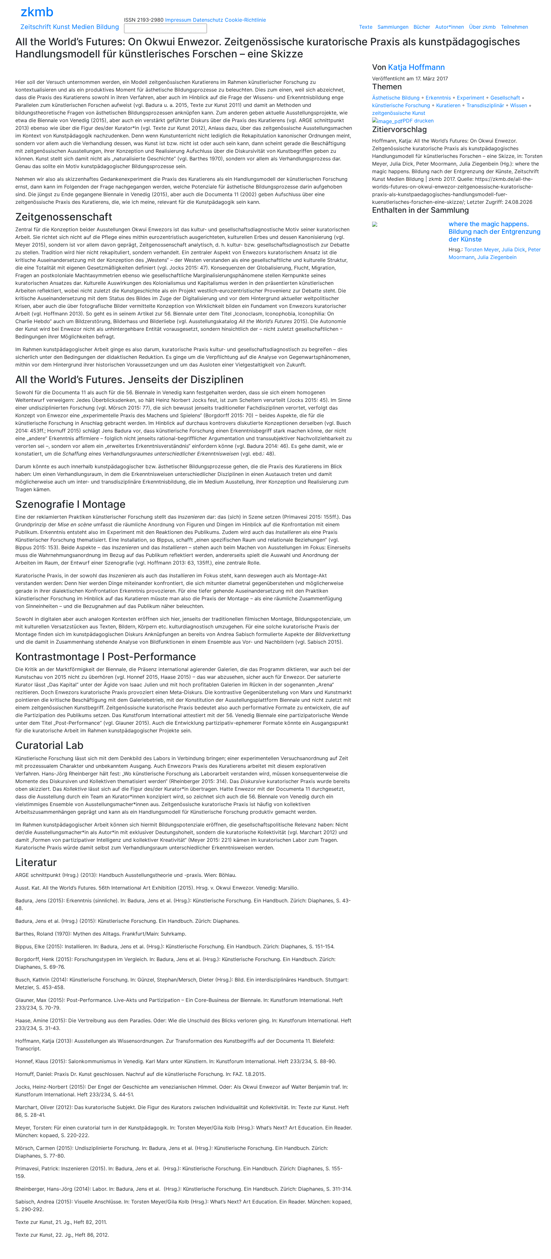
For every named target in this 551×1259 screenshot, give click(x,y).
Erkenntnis (438, 97)
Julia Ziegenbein (497, 257)
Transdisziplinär (485, 105)
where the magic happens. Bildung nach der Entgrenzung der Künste (494, 231)
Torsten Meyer (481, 249)
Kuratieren (448, 105)
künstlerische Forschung (401, 105)
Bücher (422, 27)
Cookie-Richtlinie (245, 20)
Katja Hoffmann (416, 67)
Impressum (178, 20)
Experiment (470, 97)
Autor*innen (449, 27)
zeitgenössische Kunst (398, 113)
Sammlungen (393, 27)
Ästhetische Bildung (396, 97)
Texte (365, 27)
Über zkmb (482, 27)
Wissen (518, 105)
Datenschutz (208, 20)
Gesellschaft (505, 97)
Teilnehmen (514, 27)
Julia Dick (513, 249)
